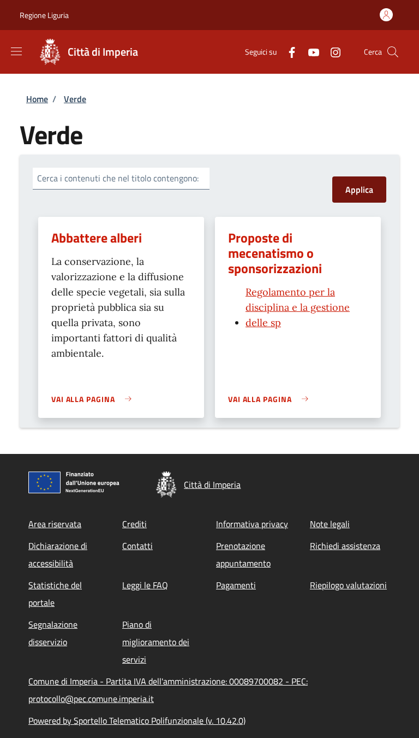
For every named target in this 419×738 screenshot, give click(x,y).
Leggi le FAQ (145, 585)
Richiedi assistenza (345, 545)
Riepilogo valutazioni (348, 585)
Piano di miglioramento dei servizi (155, 642)
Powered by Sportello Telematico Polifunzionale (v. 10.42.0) (137, 720)
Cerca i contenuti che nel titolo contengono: (118, 178)
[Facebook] (287, 51)
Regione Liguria (44, 15)
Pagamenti (236, 585)
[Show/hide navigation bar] (16, 51)
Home (37, 98)
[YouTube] (309, 51)
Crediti (134, 523)
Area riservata (54, 523)
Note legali (330, 523)
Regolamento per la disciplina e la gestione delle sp (298, 307)
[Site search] (392, 51)
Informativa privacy (252, 523)
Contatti (137, 545)
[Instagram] (331, 51)
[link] (94, 399)
